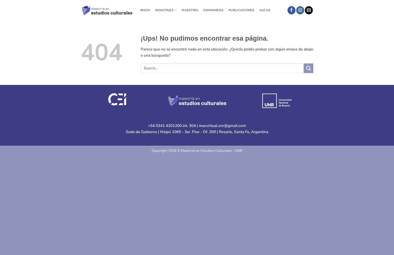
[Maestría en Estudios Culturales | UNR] (107, 10)
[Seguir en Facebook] (292, 10)
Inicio (145, 10)
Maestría (190, 10)
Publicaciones (241, 10)
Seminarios (213, 10)
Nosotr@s (164, 10)
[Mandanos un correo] (309, 10)
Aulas (264, 10)
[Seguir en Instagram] (300, 10)
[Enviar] (308, 68)
